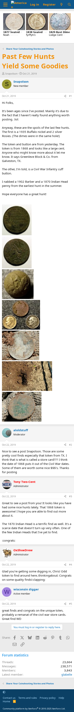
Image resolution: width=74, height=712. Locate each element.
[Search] (69, 4)
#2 (70, 444)
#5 (70, 603)
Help (61, 698)
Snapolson (11, 73)
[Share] (65, 96)
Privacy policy (48, 698)
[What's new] (61, 4)
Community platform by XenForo (34, 708)
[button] (4, 692)
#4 (70, 564)
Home (6, 701)
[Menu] (5, 5)
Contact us (9, 698)
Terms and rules (27, 698)
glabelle (66, 674)
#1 (70, 96)
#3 (70, 496)
